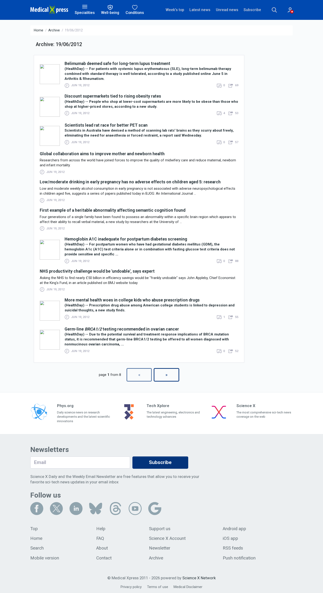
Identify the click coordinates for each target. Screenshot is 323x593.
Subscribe (252, 10)
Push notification (239, 558)
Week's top (175, 10)
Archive (54, 30)
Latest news (199, 10)
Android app (234, 528)
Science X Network (199, 578)
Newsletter (159, 548)
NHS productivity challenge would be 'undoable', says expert (97, 271)
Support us (159, 528)
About (102, 548)
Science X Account (167, 538)
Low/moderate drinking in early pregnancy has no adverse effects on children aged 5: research (130, 182)
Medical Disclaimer (188, 587)
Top (34, 528)
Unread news (227, 10)
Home (38, 30)
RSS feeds (233, 548)
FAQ (100, 538)
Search (37, 548)
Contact (104, 558)
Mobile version (44, 558)
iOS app (230, 538)
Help (100, 528)
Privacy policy (131, 587)
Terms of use (157, 587)
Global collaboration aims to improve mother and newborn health (102, 153)
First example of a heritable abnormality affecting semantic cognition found (112, 210)
